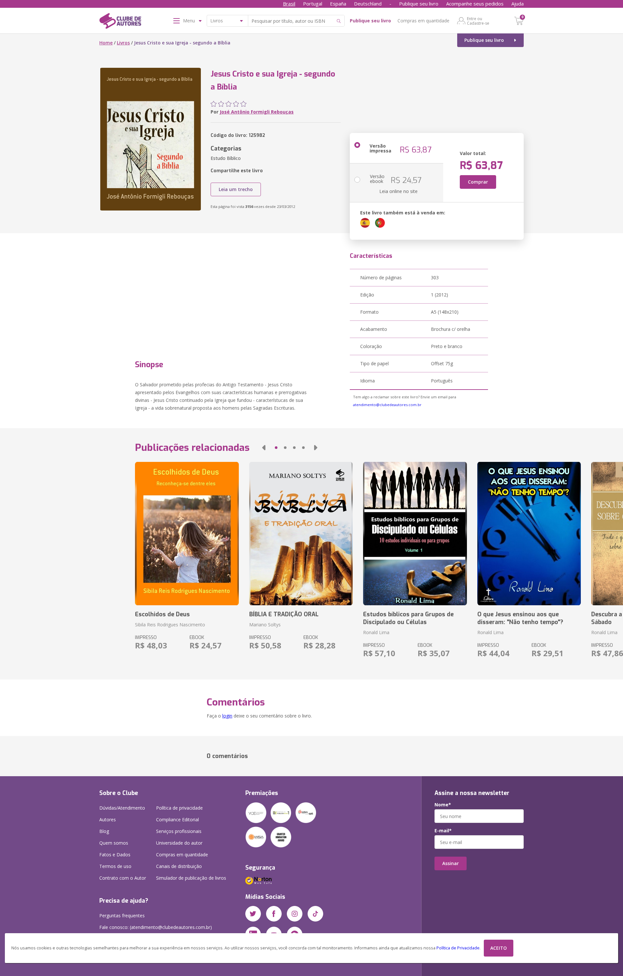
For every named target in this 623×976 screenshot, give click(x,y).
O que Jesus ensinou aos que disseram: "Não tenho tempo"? (520, 618)
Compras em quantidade (423, 21)
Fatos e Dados (114, 854)
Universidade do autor (179, 843)
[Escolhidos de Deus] (186, 533)
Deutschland (368, 3)
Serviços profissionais (179, 831)
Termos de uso (115, 866)
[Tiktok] (315, 914)
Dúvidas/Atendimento (122, 808)
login (227, 716)
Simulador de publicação (191, 878)
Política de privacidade (179, 808)
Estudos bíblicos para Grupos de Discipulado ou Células (408, 618)
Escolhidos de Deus (162, 614)
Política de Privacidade (458, 948)
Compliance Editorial (177, 819)
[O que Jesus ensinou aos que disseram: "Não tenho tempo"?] (529, 533)
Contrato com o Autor (122, 878)
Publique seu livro (418, 3)
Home (106, 43)
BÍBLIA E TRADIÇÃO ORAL (284, 614)
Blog (104, 831)
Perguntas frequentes (122, 915)
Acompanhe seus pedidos (475, 3)
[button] (263, 447)
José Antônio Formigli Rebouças (257, 112)
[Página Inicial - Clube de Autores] (120, 22)
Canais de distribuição (179, 866)
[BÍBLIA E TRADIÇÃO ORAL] (301, 533)
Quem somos (113, 843)
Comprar (478, 182)
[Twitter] (253, 914)
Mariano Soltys (265, 624)
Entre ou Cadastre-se (478, 21)
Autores (107, 819)
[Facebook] (274, 914)
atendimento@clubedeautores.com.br (387, 404)
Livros (123, 43)
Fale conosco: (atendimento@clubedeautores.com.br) (155, 927)
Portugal (312, 3)
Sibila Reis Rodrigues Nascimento (170, 624)
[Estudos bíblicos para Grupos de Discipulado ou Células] (415, 533)
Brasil (289, 3)
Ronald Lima (376, 632)
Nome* (442, 804)
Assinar (450, 863)
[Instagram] (294, 914)
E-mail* (443, 830)
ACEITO (498, 948)
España (338, 3)
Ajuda (517, 3)
